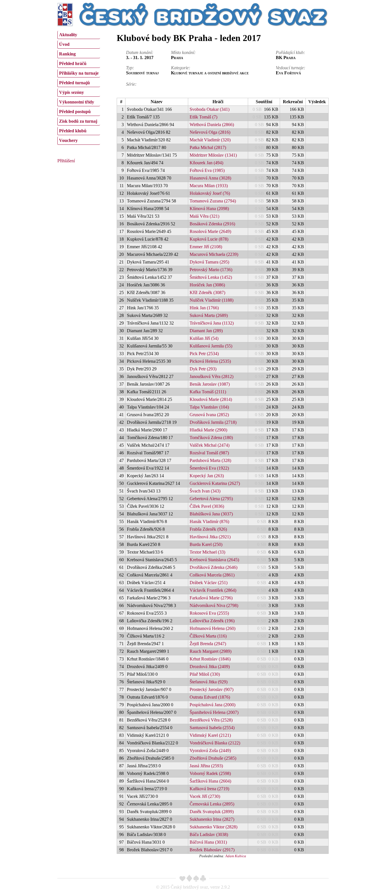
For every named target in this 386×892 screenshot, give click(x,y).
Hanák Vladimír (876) (209, 521)
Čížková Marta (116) (208, 636)
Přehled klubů (72, 130)
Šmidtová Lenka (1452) (211, 277)
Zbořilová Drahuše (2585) (213, 758)
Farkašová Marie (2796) (211, 597)
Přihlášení (66, 160)
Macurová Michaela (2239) (214, 254)
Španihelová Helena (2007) (214, 712)
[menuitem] (78, 35)
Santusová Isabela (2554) (212, 727)
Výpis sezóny (71, 92)
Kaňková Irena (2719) (209, 788)
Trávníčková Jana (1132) (212, 323)
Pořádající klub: (290, 52)
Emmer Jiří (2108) (206, 246)
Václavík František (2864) (213, 590)
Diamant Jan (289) (206, 330)
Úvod (64, 44)
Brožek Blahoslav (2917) (212, 849)
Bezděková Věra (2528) (211, 720)
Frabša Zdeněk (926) (208, 529)
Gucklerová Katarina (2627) (215, 483)
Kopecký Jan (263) (207, 475)
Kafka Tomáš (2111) (208, 391)
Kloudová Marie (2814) (211, 399)
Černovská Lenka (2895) (212, 804)
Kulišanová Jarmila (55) (211, 346)
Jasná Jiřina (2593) (206, 765)
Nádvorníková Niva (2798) (214, 605)
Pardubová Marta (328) (210, 460)
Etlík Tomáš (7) (203, 117)
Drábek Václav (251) (208, 582)
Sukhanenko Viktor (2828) (213, 826)
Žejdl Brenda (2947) (208, 643)
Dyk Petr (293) (203, 368)
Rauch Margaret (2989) (210, 651)
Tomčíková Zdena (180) (211, 437)
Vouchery (68, 140)
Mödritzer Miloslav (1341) (213, 155)
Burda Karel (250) (206, 544)
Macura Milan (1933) (209, 185)
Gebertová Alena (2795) (211, 498)
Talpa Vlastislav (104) (209, 407)
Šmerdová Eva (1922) (209, 468)
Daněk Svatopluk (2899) (212, 811)
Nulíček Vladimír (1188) (211, 300)
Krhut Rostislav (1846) (210, 658)
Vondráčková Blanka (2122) (215, 742)
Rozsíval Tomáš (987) (209, 452)
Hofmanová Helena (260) (212, 628)
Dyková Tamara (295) (209, 262)
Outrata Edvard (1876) (210, 697)
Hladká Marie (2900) (208, 429)
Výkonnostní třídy (76, 102)
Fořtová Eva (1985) (207, 170)
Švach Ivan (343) (205, 491)
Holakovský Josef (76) (210, 193)
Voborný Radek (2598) (210, 773)
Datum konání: (139, 52)
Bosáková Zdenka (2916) (212, 223)
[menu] (78, 87)
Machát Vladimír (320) (210, 139)
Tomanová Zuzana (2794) (213, 200)
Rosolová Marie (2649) (210, 231)
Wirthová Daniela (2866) (212, 124)
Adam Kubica (235, 856)
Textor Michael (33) (207, 552)
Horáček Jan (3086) (207, 284)
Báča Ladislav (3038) (209, 834)
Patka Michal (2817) (208, 147)
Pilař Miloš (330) (205, 674)
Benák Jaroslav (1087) (210, 384)
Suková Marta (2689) (209, 315)
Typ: (130, 67)
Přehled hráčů (72, 63)
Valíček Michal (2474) (209, 445)
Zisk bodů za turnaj (78, 121)
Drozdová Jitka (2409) (210, 666)
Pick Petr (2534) (204, 353)
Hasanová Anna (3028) (210, 178)
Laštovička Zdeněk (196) (212, 620)
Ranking (67, 53)
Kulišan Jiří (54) (204, 338)
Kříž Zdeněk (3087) (207, 292)
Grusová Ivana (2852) (209, 414)
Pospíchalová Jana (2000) (212, 704)
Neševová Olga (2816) (210, 132)
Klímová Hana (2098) (209, 208)
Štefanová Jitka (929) (208, 681)
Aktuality (68, 34)
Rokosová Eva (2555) (209, 613)
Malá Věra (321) (204, 216)
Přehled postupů (75, 111)
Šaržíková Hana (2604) (210, 781)
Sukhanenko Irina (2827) (212, 819)
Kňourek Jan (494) (206, 162)
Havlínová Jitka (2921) (210, 536)
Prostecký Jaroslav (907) (211, 689)
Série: (131, 84)
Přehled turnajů (74, 82)
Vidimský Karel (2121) (210, 735)
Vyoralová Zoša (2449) (210, 750)
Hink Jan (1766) (204, 307)
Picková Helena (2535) (210, 361)
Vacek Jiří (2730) (205, 796)
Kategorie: (180, 67)
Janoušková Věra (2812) (211, 376)
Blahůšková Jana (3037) (211, 513)
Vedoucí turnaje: (290, 67)
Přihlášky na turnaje (79, 73)
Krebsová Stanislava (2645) (214, 559)
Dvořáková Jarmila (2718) (213, 422)
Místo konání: (183, 52)
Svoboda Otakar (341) (209, 109)
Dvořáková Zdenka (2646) (213, 567)
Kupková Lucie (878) (209, 239)
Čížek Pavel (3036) (207, 506)
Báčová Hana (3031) (208, 842)
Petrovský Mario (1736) (211, 269)
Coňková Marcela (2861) (212, 575)
